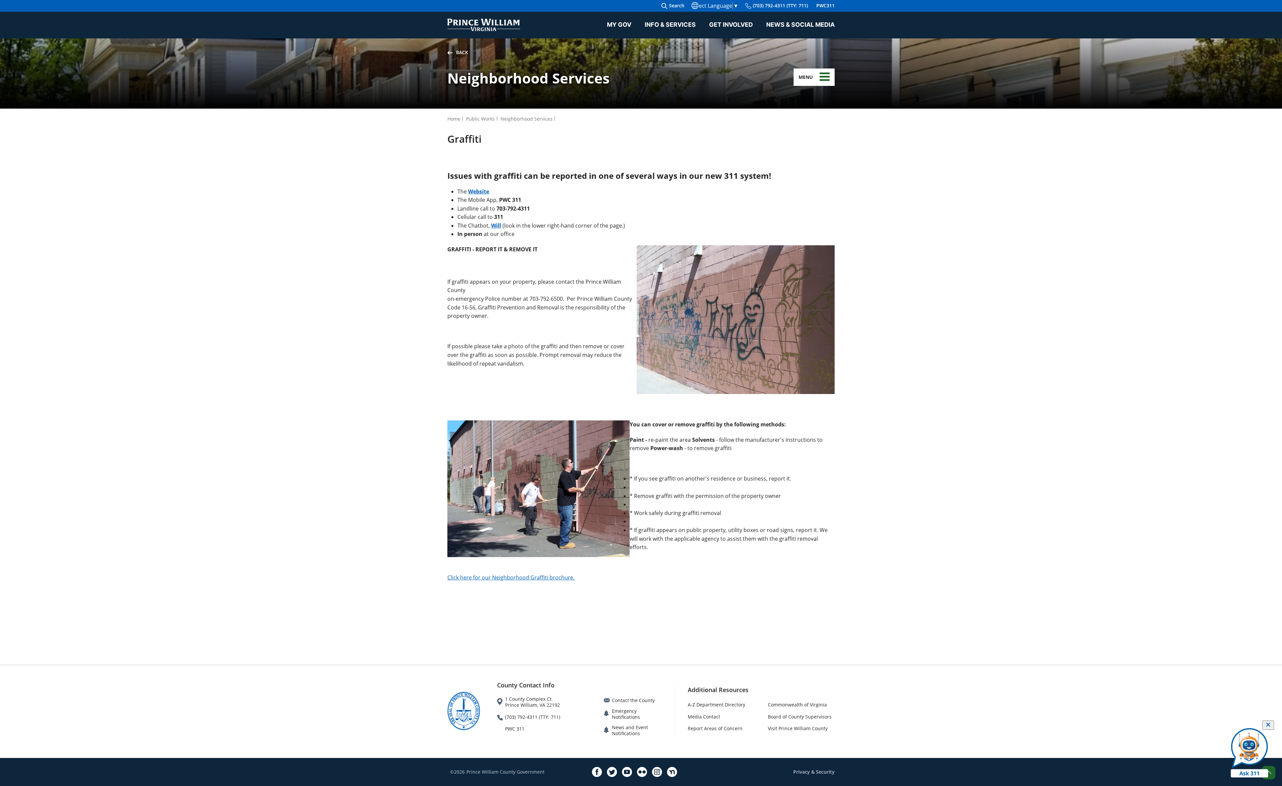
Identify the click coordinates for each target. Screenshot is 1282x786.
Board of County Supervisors (800, 716)
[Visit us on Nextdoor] (672, 772)
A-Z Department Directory (716, 704)
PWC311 (825, 5)
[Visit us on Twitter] (612, 772)
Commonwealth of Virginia (797, 704)
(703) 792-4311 (780, 5)
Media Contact (704, 716)
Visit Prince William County (798, 728)
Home (453, 119)
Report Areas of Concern (715, 728)
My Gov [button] (619, 24)
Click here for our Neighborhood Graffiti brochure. (511, 577)
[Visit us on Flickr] (642, 772)
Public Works (480, 119)
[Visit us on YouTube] (627, 772)
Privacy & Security (814, 772)
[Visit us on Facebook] (597, 772)
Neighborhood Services (526, 119)
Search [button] (676, 5)
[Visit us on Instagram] (657, 772)
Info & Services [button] (670, 24)
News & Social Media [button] (800, 24)
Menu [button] (806, 77)
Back (462, 52)
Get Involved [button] (731, 24)
